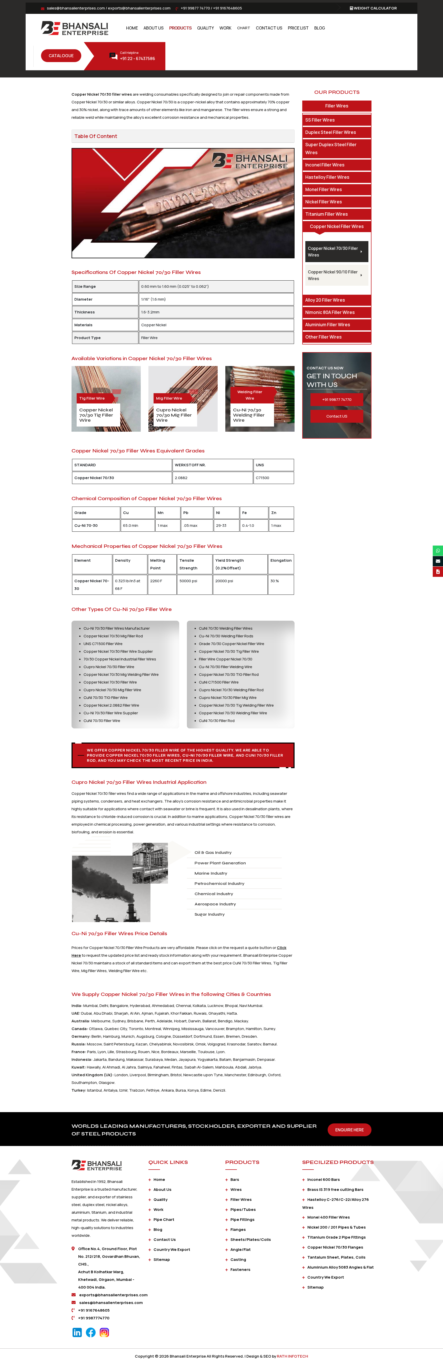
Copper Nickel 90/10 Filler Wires (333, 275)
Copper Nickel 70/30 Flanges (335, 1247)
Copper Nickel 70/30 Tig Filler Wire (96, 415)
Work (225, 28)
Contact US (336, 416)
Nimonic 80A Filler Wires (330, 312)
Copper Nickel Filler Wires (337, 226)
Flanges (238, 1229)
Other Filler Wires (323, 337)
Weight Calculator (375, 8)
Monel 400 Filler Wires (328, 1217)
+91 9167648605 (227, 8)
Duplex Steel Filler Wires (330, 132)
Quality (205, 28)
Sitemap (162, 1259)
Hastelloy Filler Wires (327, 177)
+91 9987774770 (93, 1318)
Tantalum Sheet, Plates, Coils (336, 1257)
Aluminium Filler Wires (327, 325)
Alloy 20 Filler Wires (325, 300)
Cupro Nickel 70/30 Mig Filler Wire (174, 415)
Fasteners (240, 1269)
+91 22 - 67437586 (137, 58)
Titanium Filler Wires (326, 214)
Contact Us (269, 28)
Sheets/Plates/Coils (250, 1239)
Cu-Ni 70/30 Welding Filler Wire (249, 415)
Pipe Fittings (242, 1219)
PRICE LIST (298, 28)
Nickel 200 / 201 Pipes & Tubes (336, 1227)
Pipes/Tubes (243, 1209)
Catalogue (61, 55)
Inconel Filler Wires (325, 165)
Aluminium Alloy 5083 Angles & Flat (340, 1267)
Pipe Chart (164, 1219)
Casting (238, 1259)
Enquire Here (349, 1130)
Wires (236, 1189)
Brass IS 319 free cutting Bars (335, 1189)
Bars (234, 1179)
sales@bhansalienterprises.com (76, 8)
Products (180, 28)
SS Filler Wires (320, 120)
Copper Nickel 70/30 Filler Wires (333, 251)
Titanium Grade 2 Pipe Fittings (336, 1237)
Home (132, 28)
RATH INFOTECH (292, 1356)
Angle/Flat (240, 1249)
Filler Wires (336, 106)
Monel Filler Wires (323, 189)
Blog (319, 28)
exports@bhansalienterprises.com (139, 8)
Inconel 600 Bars (323, 1179)
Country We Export (172, 1249)
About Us (154, 28)
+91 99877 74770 (195, 8)
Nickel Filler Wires (323, 202)
